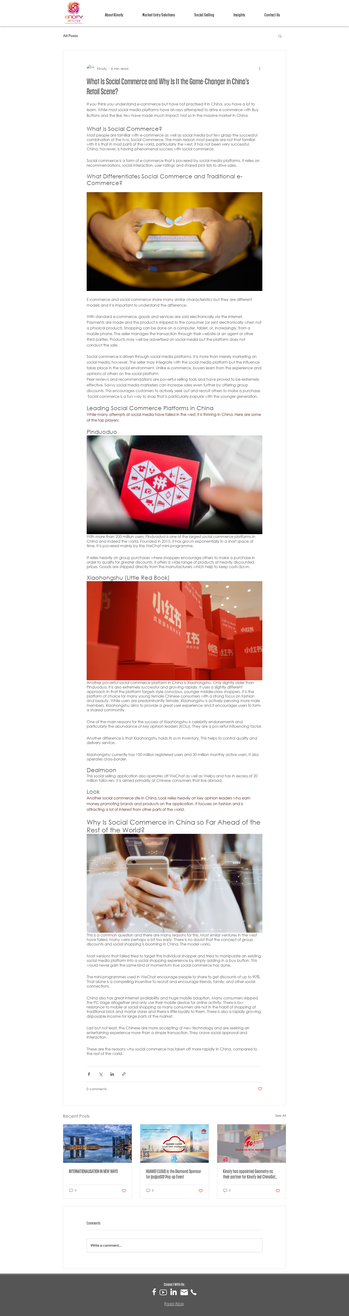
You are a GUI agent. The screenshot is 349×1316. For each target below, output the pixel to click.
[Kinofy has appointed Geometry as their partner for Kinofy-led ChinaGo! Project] (251, 1143)
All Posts (70, 35)
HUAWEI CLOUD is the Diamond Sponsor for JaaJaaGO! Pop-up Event (173, 1174)
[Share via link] (124, 1074)
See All (280, 1115)
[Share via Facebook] (89, 1074)
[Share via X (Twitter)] (100, 1074)
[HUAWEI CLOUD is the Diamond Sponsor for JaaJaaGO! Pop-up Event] (174, 1143)
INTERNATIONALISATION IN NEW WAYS (93, 1171)
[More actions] (259, 68)
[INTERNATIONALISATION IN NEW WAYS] (97, 1143)
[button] (280, 36)
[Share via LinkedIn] (112, 1074)
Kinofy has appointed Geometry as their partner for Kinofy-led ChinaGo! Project (249, 1174)
